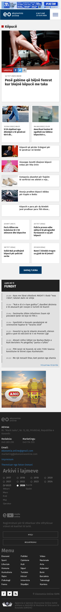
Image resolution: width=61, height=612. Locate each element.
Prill (5, 496)
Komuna (5, 568)
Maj (5, 500)
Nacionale (44, 560)
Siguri (23, 568)
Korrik (29, 485)
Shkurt (6, 489)
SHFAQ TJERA (31, 270)
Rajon (4, 576)
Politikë (24, 556)
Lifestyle (8, 70)
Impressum (7, 459)
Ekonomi (5, 556)
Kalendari (44, 568)
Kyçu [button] (30, 534)
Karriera (43, 584)
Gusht (29, 489)
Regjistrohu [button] (30, 542)
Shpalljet (25, 584)
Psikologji (5, 580)
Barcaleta (44, 576)
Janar (5, 485)
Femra (4, 584)
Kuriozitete (6, 572)
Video (42, 556)
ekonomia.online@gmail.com (17, 451)
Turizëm (24, 572)
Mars (5, 492)
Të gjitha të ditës (49, 365)
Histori (24, 576)
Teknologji (44, 580)
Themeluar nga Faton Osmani (17, 465)
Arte (42, 564)
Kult (23, 564)
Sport (4, 560)
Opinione (25, 560)
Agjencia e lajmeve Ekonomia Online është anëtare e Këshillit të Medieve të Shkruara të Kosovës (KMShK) (37, 605)
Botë (42, 572)
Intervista (25, 580)
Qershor (7, 503)
